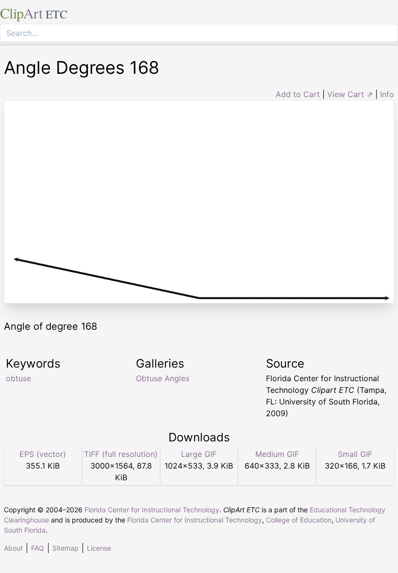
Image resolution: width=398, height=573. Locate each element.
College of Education (299, 520)
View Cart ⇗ (350, 94)
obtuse (18, 378)
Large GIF (198, 454)
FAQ (37, 548)
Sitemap (65, 548)
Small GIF (355, 454)
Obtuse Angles (162, 378)
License (99, 548)
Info (387, 94)
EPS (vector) (42, 454)
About (13, 548)
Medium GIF (277, 454)
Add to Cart (298, 94)
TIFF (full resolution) (121, 454)
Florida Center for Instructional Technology (151, 510)
